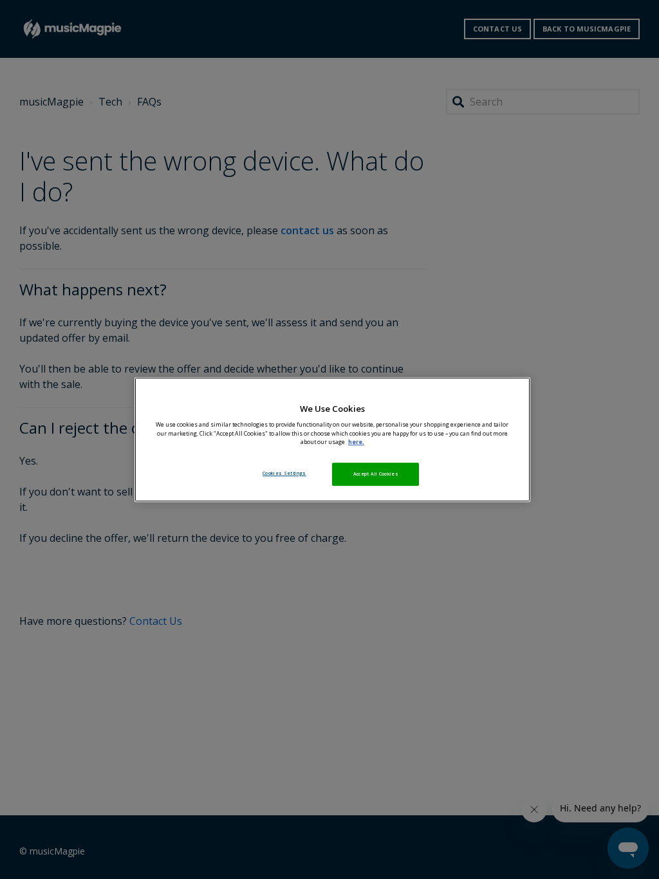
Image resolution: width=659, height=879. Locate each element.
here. (356, 442)
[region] (332, 439)
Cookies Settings (284, 473)
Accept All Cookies (375, 473)
